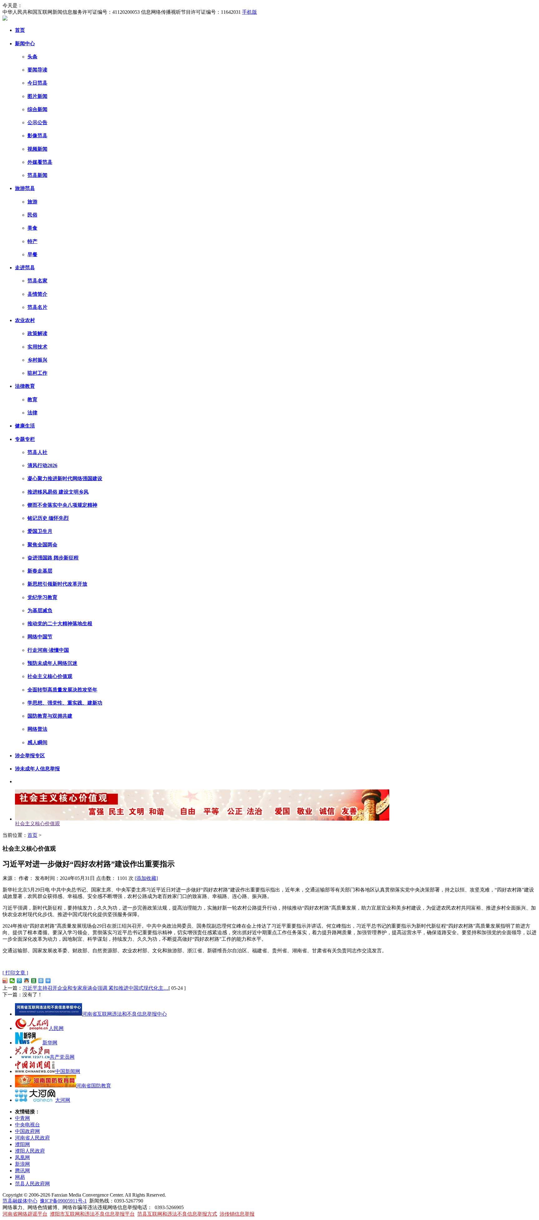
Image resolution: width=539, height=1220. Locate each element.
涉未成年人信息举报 (37, 768)
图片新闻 (37, 96)
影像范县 (37, 135)
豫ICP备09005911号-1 (63, 1200)
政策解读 (37, 333)
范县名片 (37, 307)
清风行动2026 (42, 465)
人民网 (56, 1028)
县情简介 (37, 294)
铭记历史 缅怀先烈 (48, 518)
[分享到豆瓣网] (33, 980)
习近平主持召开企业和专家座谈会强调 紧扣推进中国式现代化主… (95, 988)
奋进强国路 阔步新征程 (53, 557)
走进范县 (25, 267)
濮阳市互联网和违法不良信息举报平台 (92, 1214)
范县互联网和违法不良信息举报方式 (177, 1214)
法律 (32, 412)
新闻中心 (25, 43)
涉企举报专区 (30, 755)
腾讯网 (22, 1170)
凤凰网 (22, 1157)
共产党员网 (62, 1057)
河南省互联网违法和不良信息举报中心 (124, 1014)
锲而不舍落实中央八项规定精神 (62, 505)
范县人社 (37, 452)
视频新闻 (37, 149)
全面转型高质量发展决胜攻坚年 (62, 689)
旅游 (32, 201)
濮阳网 (22, 1144)
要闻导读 (37, 69)
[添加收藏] (146, 878)
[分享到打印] (41, 980)
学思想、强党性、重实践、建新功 (64, 702)
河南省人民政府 (32, 1137)
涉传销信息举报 (237, 1214)
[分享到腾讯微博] (19, 980)
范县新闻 (37, 175)
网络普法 (37, 729)
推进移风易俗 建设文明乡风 (58, 492)
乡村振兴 (37, 360)
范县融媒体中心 (19, 1200)
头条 (32, 56)
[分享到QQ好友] (26, 980)
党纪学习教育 (42, 597)
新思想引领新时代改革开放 (57, 584)
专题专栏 (25, 439)
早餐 (32, 254)
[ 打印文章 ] (15, 972)
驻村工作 (37, 373)
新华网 (49, 1042)
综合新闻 (37, 109)
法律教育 (25, 386)
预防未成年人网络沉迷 (52, 663)
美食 (32, 228)
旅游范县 (25, 188)
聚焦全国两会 (42, 544)
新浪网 (22, 1164)
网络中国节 (39, 636)
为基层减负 (39, 610)
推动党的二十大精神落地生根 (59, 623)
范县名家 (37, 280)
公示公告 (37, 122)
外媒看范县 (39, 162)
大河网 (62, 1100)
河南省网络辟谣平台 (24, 1214)
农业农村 (25, 320)
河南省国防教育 (93, 1085)
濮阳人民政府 (30, 1151)
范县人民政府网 (32, 1183)
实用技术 (37, 346)
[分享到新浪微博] (5, 980)
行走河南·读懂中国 (48, 650)
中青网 (22, 1118)
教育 (32, 399)
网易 (20, 1177)
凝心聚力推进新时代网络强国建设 (64, 478)
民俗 (32, 214)
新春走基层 (39, 570)
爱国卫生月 (39, 531)
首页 (20, 30)
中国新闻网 (67, 1071)
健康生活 (25, 425)
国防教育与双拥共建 (49, 716)
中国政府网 (27, 1131)
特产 (32, 241)
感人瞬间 (37, 742)
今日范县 (37, 82)
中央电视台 (27, 1124)
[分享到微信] (12, 980)
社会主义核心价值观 (49, 676)
